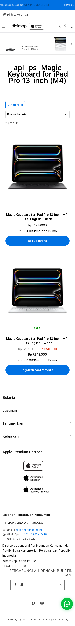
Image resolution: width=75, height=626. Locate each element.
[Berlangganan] (60, 585)
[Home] (19, 26)
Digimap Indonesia (29, 619)
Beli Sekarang (37, 240)
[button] (3, 26)
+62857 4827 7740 (34, 534)
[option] (27, 43)
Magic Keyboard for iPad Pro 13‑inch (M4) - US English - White (37, 341)
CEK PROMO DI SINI (35, 5)
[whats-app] (67, 604)
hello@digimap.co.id (29, 529)
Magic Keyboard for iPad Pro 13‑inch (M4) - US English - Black (37, 217)
